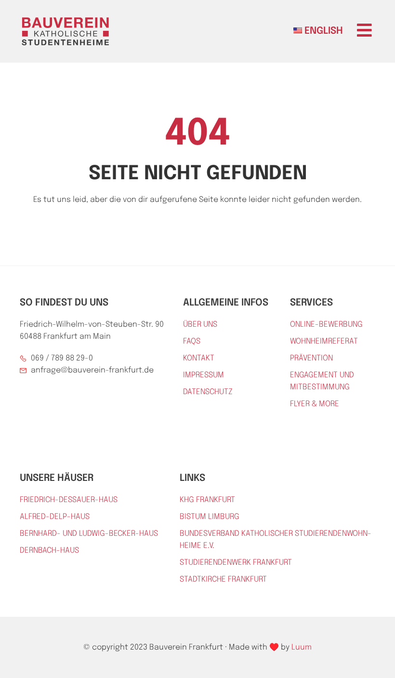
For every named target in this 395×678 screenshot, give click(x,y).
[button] (364, 30)
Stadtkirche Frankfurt (223, 579)
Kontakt (198, 358)
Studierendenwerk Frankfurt (236, 562)
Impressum (203, 375)
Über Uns (200, 324)
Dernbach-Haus (49, 550)
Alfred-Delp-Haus (55, 517)
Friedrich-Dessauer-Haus (69, 500)
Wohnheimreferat (324, 341)
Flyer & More (314, 404)
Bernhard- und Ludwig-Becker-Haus (89, 534)
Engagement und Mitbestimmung (322, 381)
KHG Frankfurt (207, 500)
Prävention (311, 358)
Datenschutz (208, 392)
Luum (301, 647)
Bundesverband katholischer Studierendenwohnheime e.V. (275, 540)
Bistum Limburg (209, 517)
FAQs (191, 341)
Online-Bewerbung (326, 324)
